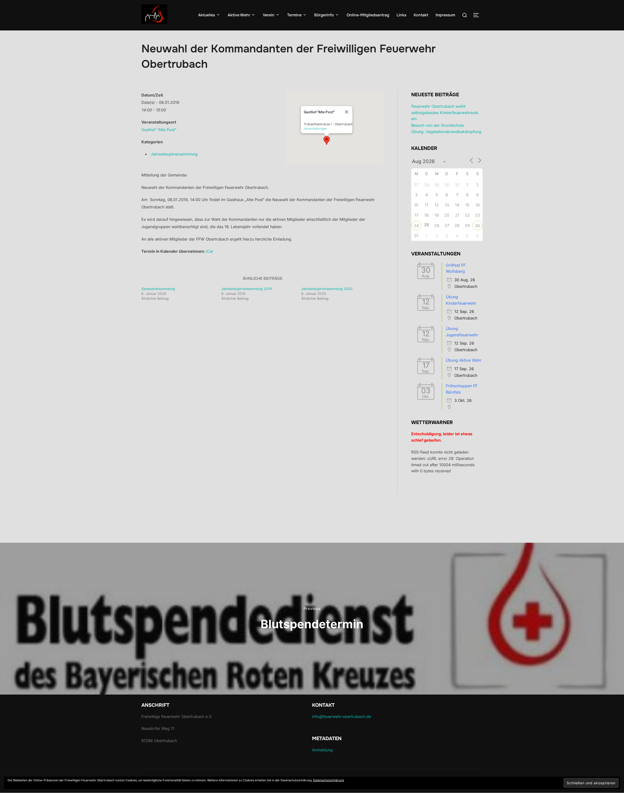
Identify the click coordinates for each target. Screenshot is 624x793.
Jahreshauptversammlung (174, 154)
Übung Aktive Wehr (463, 360)
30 (477, 225)
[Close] (346, 112)
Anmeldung (322, 749)
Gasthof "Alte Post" (158, 129)
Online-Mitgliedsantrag (368, 15)
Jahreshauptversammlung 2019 (246, 289)
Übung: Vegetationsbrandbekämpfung (446, 131)
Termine (294, 15)
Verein (268, 15)
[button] (326, 140)
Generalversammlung (158, 289)
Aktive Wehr (239, 15)
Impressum (445, 15)
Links (401, 15)
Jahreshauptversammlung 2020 (326, 289)
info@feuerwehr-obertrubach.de (341, 716)
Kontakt (421, 15)
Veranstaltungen (315, 128)
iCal (209, 251)
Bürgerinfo (324, 15)
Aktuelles (206, 15)
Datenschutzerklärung (328, 780)
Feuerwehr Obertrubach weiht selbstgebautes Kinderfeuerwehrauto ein (444, 112)
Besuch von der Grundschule (437, 125)
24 (416, 225)
